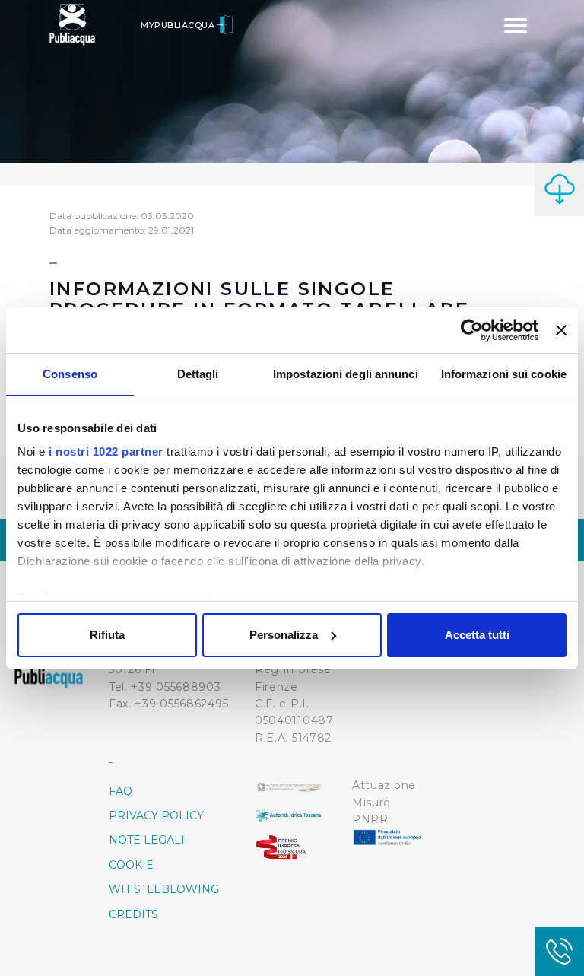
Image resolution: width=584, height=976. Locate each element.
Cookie (131, 865)
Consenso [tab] (70, 373)
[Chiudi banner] (561, 330)
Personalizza (283, 634)
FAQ (120, 791)
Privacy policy (156, 815)
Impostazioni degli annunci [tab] (345, 373)
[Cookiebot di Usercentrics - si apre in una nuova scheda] (471, 330)
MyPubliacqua (179, 25)
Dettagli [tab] (198, 373)
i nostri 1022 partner (106, 451)
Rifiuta (107, 634)
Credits (133, 914)
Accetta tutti (477, 634)
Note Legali (147, 840)
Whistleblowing (164, 889)
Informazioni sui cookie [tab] (504, 373)
